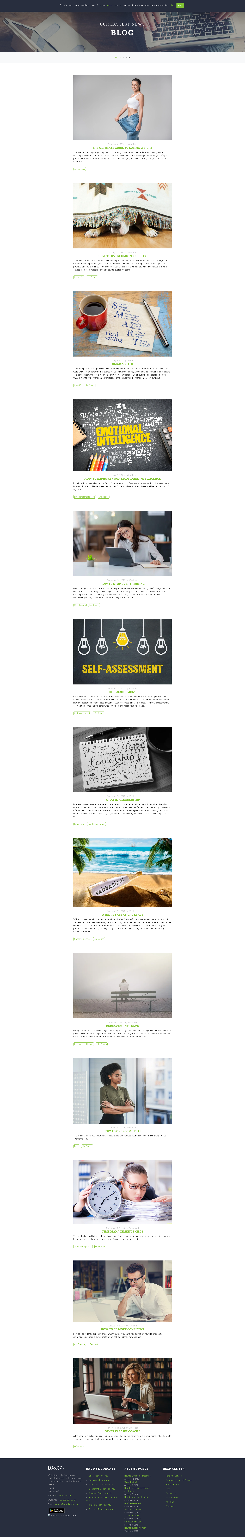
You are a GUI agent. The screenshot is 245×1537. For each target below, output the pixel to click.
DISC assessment (132, 1503)
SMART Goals (122, 364)
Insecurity (78, 277)
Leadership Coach (96, 824)
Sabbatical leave (132, 1515)
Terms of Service (174, 1476)
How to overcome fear (135, 1528)
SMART (77, 385)
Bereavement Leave (122, 1026)
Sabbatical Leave (82, 939)
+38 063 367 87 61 (64, 1495)
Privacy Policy (172, 1484)
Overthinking (80, 605)
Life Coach (92, 277)
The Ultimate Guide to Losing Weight (122, 148)
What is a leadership (122, 799)
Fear (76, 1146)
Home (118, 57)
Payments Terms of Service (179, 1480)
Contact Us (171, 1493)
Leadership (79, 824)
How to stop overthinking (136, 1497)
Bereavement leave (133, 1522)
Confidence (79, 1344)
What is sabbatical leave (123, 914)
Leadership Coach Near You (102, 1489)
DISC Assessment (122, 692)
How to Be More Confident (122, 1329)
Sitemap (170, 1506)
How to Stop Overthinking (122, 584)
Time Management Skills (122, 1231)
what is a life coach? (122, 1431)
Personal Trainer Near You (101, 1509)
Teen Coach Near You (99, 1480)
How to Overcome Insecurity (122, 256)
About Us (170, 1502)
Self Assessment (82, 713)
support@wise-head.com (66, 1504)
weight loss (79, 169)
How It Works (172, 1497)
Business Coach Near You (101, 1493)
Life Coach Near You (98, 1476)
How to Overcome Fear (122, 1131)
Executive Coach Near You (101, 1484)
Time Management (83, 1246)
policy (109, 5)
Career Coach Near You (100, 1505)
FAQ (168, 1489)
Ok (180, 5)
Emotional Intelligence (84, 497)
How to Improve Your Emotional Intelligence (122, 478)
